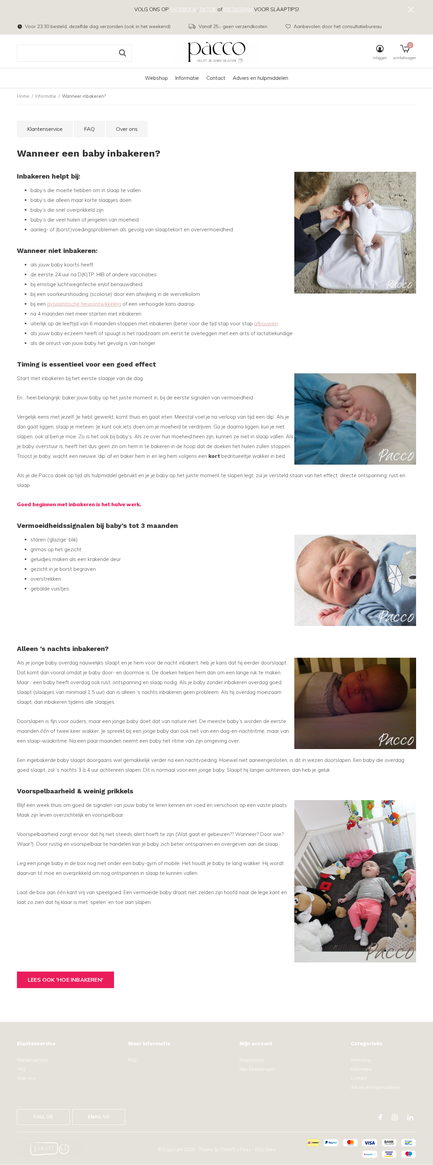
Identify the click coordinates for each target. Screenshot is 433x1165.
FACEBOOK (183, 9)
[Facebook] (380, 1117)
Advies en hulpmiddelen (260, 78)
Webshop (156, 78)
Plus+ (245, 1149)
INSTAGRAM (238, 9)
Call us (43, 1116)
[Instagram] (395, 1117)
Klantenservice (45, 128)
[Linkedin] (410, 1117)
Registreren (252, 1060)
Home (23, 96)
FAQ (89, 128)
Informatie (187, 78)
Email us (99, 1116)
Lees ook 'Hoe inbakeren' (65, 979)
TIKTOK (207, 9)
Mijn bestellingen (257, 1069)
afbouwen (266, 323)
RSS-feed (265, 1149)
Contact (215, 78)
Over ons (127, 128)
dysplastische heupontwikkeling (84, 304)
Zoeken (122, 53)
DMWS (228, 1149)
